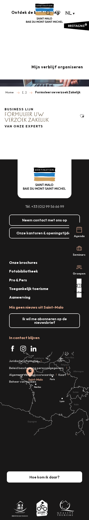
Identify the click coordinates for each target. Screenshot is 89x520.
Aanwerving (19, 297)
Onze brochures (23, 262)
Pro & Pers (18, 280)
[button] (48, 13)
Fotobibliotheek (23, 271)
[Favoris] (58, 13)
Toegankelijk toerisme (28, 288)
